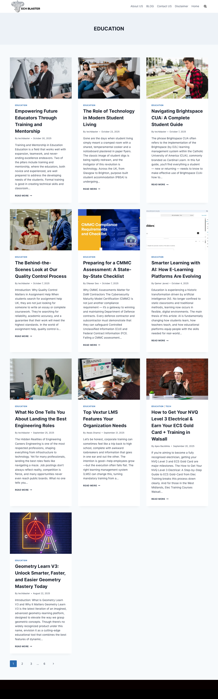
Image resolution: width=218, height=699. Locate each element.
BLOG (150, 6)
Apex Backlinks (162, 446)
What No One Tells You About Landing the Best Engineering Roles (41, 418)
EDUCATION (21, 105)
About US (137, 6)
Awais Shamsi (93, 432)
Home (195, 6)
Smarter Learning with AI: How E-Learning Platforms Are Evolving (176, 269)
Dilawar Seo (92, 283)
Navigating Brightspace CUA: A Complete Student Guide (177, 117)
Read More (23, 195)
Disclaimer (181, 6)
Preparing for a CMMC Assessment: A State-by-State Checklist (107, 269)
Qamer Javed (161, 283)
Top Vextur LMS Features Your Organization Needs (105, 418)
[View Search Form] (205, 6)
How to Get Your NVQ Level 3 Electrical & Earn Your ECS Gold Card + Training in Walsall (174, 425)
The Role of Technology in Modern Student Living (109, 117)
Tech (168, 406)
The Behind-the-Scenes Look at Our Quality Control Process (41, 269)
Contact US (164, 6)
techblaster (24, 138)
